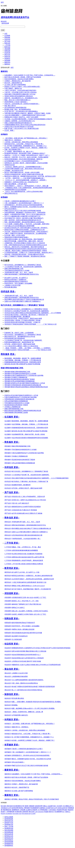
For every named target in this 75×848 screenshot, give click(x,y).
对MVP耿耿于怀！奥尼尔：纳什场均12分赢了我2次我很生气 (23, 218)
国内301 (51, 811)
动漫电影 (42, 808)
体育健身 (7, 60)
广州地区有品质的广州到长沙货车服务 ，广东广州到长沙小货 (34, 324)
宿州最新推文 (8, 845)
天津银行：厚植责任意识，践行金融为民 (17, 81)
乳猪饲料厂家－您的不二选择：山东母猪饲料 (19, 332)
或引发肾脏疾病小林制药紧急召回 (15, 107)
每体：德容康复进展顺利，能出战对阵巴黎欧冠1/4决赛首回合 (24, 222)
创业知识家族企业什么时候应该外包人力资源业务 (28, 658)
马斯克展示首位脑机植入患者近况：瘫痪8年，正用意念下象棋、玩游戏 (27, 113)
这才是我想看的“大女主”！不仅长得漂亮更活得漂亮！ (21, 161)
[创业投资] (7, 648)
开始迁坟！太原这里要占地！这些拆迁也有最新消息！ (22, 103)
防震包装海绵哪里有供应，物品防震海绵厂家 (19, 342)
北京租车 (60, 806)
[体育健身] (7, 749)
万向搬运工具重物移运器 (19, 377)
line (63, 811)
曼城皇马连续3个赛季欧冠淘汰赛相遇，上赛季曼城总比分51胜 (24, 229)
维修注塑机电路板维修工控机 (13, 268)
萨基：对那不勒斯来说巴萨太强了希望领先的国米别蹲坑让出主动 (25, 245)
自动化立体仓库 (62, 808)
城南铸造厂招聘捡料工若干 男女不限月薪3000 (26, 604)
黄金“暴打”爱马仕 (10, 105)
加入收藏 (4, 5)
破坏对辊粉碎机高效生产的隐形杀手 (16, 281)
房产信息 (7, 41)
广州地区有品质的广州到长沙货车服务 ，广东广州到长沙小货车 (27, 350)
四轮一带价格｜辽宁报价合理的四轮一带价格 (25, 320)
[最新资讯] (7, 774)
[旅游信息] (7, 698)
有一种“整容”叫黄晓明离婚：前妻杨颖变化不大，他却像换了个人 (25, 146)
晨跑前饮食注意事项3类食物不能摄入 (16, 237)
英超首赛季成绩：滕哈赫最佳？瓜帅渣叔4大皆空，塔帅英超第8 (24, 212)
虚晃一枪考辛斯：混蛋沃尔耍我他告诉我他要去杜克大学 (22, 220)
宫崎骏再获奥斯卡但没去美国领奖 (15, 189)
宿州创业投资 (8, 834)
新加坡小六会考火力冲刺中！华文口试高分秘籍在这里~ (22, 86)
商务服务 (7, 37)
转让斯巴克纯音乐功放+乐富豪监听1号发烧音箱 (27, 553)
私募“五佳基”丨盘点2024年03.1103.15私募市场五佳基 (21, 128)
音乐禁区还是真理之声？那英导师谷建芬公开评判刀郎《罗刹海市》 (26, 227)
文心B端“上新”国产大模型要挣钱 (15, 84)
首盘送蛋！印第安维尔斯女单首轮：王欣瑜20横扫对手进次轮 (24, 254)
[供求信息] (7, 309)
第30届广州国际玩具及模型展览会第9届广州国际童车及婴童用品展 (33, 686)
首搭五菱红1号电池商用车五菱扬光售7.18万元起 (19, 94)
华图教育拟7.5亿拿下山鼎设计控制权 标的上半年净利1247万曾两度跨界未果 (36, 664)
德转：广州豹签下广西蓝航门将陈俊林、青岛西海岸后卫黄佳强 (24, 256)
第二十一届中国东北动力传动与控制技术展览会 (27, 690)
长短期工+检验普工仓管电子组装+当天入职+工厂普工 (29, 614)
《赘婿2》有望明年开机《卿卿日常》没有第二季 (27, 712)
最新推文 (7, 64)
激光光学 (31, 811)
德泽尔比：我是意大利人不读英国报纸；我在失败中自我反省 (24, 247)
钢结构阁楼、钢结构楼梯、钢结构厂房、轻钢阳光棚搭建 (22, 358)
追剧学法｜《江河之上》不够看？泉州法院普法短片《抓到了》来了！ (27, 155)
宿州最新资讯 (8, 843)
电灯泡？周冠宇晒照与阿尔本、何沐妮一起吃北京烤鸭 (22, 172)
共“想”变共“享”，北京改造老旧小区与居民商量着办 (21, 111)
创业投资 (7, 52)
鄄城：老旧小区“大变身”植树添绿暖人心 (17, 100)
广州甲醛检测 (9, 811)
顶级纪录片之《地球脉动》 (13, 140)
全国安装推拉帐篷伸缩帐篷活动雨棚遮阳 (25, 550)
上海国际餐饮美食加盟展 (20, 676)
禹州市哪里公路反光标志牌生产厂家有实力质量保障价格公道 (24, 299)
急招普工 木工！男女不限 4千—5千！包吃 (25, 601)
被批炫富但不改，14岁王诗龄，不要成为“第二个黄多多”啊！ (24, 144)
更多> (13, 291)
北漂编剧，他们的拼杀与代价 (13, 170)
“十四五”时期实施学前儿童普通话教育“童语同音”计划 (29, 582)
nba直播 (28, 810)
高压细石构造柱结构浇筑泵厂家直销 (23, 379)
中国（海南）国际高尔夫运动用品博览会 (25, 683)
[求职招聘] (7, 597)
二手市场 (7, 45)
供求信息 (7, 39)
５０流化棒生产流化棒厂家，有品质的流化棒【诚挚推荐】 (23, 266)
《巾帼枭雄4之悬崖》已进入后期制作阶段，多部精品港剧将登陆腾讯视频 (28, 187)
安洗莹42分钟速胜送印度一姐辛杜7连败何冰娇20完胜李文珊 (23, 174)
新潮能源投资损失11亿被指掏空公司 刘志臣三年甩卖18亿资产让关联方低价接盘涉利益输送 (41, 648)
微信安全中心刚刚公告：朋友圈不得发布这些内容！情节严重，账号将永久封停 (30, 176)
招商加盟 (7, 51)
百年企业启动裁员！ (11, 208)
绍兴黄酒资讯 (17, 806)
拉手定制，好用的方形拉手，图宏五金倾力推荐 (26, 318)
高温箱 (46, 811)
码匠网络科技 (7, 810)
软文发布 (4, 806)
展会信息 (7, 54)
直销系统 (25, 811)
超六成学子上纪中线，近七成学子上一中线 (25, 572)
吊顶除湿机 (18, 811)
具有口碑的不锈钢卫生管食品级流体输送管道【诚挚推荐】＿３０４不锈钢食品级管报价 (40, 478)
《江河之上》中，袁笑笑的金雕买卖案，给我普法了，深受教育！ (25, 180)
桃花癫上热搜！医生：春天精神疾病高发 (17, 109)
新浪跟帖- (15, 705)
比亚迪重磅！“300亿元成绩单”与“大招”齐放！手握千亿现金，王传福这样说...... (29, 75)
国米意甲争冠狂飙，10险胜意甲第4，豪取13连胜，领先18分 (23, 241)
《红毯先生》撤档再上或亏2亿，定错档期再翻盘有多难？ (23, 166)
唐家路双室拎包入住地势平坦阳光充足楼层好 (26, 506)
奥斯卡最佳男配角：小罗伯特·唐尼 (15, 184)
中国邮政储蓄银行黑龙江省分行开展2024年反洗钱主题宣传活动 (24, 124)
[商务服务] (7, 371)
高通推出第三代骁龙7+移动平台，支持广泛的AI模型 (21, 117)
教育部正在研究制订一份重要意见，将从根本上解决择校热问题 (32, 575)
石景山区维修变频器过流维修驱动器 (23, 381)
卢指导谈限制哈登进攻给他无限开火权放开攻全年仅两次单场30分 (25, 248)
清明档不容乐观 (9, 165)
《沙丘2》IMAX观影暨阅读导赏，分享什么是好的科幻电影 (23, 191)
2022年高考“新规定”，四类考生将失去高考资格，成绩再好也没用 (33, 579)
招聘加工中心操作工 (18, 607)
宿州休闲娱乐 (8, 840)
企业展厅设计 (52, 806)
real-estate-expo (17, 813)
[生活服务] (7, 421)
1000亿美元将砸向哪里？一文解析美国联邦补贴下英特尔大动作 (24, 115)
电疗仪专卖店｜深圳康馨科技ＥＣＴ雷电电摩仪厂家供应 (22, 265)
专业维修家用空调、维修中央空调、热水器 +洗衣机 (28, 434)
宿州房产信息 (8, 822)
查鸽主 (21, 808)
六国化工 (67, 811)
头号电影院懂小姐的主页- (20, 715)
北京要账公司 (67, 806)
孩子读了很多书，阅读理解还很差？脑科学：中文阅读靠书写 (31, 589)
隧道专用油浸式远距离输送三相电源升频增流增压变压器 (29, 387)
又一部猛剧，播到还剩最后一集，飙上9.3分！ (19, 151)
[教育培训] (7, 572)
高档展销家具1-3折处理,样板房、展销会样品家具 (27, 560)
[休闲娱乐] (7, 723)
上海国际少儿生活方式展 (12, 285)
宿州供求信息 (8, 820)
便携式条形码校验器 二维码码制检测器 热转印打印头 (21, 274)
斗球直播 (22, 810)
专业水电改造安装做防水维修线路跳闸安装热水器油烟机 (30, 437)
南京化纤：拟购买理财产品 (13, 83)
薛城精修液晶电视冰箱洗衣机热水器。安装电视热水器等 (22, 362)
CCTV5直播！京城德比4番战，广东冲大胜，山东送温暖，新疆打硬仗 (26, 224)
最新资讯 (7, 62)
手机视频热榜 (34, 808)
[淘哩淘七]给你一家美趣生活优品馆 (23, 629)
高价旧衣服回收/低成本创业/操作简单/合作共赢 (27, 632)
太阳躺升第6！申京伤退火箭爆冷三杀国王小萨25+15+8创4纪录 (24, 243)
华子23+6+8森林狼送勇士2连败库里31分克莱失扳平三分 (22, 216)
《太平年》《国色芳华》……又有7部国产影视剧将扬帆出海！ (24, 178)
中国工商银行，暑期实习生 (13, 88)
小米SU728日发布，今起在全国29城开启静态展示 (20, 90)
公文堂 (33, 813)
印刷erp (44, 806)
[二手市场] (7, 547)
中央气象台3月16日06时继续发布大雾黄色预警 (19, 226)
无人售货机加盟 (17, 639)
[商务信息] (7, 522)
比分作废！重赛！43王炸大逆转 (14, 235)
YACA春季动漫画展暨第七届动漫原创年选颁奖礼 (27, 680)
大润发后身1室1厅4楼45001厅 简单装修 (24, 510)
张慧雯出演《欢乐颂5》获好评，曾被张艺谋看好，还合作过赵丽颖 (26, 163)
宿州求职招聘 (8, 830)
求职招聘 (7, 49)
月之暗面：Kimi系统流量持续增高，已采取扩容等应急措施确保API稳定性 (28, 119)
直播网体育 (15, 810)
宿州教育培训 (8, 828)
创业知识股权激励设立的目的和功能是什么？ (26, 654)
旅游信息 (7, 56)
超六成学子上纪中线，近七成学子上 (16, 277)
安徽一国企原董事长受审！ (13, 149)
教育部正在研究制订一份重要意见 (15, 279)
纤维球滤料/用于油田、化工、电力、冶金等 (18, 272)
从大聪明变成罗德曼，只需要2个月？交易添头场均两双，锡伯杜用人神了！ (28, 252)
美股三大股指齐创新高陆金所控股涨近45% (18, 123)
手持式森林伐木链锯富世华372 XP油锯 (16, 270)
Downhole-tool (26, 813)
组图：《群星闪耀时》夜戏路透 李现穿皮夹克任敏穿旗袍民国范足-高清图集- (36, 701)
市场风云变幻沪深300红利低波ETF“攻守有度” (19, 126)
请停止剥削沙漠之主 (11, 193)
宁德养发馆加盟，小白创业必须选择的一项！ (26, 538)
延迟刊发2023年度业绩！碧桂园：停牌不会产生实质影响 (22, 77)
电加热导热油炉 (62, 810)
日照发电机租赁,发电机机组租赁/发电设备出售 (26, 385)
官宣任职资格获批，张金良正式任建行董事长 (19, 79)
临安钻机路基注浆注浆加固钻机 (14, 338)
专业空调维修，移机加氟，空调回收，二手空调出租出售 (22, 360)
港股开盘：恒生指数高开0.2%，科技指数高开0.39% (21, 98)
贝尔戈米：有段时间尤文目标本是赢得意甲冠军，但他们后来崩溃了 (26, 231)
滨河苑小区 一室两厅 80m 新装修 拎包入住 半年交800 (29, 500)
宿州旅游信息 (8, 838)
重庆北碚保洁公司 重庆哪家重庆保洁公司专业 (19, 336)
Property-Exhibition (6, 813)
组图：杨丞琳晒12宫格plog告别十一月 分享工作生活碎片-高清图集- (33, 708)
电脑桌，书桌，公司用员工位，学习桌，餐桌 (26, 547)
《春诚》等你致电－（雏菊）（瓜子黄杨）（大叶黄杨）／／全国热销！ (27, 348)
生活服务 (7, 35)
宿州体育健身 (8, 841)
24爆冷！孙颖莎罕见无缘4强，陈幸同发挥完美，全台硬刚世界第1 (25, 233)
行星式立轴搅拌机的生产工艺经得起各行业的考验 (27, 375)
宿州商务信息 (8, 824)
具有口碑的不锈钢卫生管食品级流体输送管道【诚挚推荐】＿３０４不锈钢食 (36, 313)
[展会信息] (7, 673)
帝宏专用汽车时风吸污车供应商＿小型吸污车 (25, 322)
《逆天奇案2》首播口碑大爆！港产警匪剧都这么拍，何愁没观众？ (26, 138)
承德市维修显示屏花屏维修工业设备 (16, 412)
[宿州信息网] (12, 13)
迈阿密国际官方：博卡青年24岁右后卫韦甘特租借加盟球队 (23, 205)
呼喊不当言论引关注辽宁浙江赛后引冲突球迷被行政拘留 (22, 210)
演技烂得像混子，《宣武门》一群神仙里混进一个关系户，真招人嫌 (26, 186)
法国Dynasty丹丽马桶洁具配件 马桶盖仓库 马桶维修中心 (22, 301)
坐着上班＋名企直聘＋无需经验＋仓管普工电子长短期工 (30, 611)
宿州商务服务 (8, 819)
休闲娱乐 (7, 58)
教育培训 (7, 47)
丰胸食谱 (31, 806)
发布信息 (4, 21)
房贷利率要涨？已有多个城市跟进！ (16, 102)
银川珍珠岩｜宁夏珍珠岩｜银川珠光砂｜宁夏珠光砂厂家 (29, 314)
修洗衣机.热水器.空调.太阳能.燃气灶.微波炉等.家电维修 (22, 364)
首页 (2, 2)
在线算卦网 (38, 806)
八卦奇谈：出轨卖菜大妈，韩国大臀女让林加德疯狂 (21, 142)
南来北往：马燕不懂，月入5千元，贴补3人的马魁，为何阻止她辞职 (26, 157)
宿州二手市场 (8, 826)
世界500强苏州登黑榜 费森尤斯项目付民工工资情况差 (29, 651)
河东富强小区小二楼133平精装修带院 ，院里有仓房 (28, 496)
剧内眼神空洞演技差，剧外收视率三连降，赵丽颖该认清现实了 (24, 153)
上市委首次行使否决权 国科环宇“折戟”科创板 (26, 661)
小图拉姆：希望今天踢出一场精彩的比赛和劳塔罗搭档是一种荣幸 (25, 250)
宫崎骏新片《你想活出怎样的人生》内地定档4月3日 (21, 182)
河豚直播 (27, 808)
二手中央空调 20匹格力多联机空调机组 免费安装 (27, 564)
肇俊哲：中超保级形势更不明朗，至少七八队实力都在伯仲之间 (24, 214)
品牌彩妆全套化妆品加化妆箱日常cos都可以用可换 (28, 557)
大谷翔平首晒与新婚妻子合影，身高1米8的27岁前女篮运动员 (24, 168)
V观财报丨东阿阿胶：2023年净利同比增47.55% (19, 121)
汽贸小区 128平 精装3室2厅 (20, 503)
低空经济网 (15, 808)
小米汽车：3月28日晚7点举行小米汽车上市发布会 (20, 92)
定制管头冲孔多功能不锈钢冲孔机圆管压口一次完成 (28, 383)
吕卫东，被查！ (9, 130)
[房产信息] (7, 496)
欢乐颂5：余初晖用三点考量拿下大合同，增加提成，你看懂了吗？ (26, 147)
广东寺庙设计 (52, 810)
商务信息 (7, 43)
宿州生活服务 (8, 817)
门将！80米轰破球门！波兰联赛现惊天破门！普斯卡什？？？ (24, 203)
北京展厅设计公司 (51, 808)
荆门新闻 (25, 806)
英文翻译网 (58, 811)
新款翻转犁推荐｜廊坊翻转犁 (20, 316)
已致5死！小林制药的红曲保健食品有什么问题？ (20, 201)
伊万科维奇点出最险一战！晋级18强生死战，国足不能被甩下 (24, 239)
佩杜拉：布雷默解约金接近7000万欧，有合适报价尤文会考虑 (24, 207)
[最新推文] (7, 799)
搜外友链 (10, 806)
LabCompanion (39, 811)
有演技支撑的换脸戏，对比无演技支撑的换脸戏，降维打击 (23, 159)
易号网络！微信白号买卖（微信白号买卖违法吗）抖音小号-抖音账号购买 (35, 799)
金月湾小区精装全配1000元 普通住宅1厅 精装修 (27, 513)
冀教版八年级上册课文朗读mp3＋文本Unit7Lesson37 (28, 585)
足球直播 (34, 810)
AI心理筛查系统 (42, 810)
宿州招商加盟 (8, 832)
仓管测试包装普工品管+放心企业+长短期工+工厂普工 (29, 597)
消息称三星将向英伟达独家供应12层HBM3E (18, 96)
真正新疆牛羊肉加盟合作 (20, 636)
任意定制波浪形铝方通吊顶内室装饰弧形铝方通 (27, 535)
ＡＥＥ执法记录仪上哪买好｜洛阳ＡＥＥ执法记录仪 (21, 346)
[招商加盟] (7, 622)
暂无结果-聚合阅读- (10, 287)
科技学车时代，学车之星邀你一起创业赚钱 (18, 283)
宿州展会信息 (8, 836)
